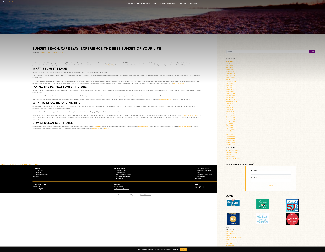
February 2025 (230, 91)
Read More (175, 249)
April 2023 (229, 128)
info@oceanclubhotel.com (121, 189)
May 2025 (229, 85)
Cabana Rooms (120, 172)
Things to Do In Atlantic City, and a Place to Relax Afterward (20, 164)
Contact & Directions (41, 174)
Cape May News (231, 152)
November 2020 (231, 142)
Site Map (198, 178)
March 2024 (230, 112)
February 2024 (230, 114)
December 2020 (231, 140)
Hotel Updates (230, 156)
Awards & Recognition (233, 150)
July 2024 (229, 105)
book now (107, 128)
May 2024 (229, 107)
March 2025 (230, 89)
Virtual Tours (39, 170)
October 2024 (230, 99)
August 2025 (230, 83)
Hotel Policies (201, 176)
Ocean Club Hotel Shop (204, 174)
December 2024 (231, 95)
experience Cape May (165, 99)
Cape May (38, 172)
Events (228, 154)
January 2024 (230, 116)
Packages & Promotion (233, 158)
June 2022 (229, 132)
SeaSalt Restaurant (203, 168)
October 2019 (230, 144)
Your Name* (254, 170)
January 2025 (230, 93)
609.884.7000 (316, 3)
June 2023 (229, 124)
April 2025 (229, 87)
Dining (155, 3)
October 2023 (230, 122)
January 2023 (230, 130)
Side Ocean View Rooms (123, 174)
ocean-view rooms (185, 126)
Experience (130, 3)
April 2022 (229, 134)
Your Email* (254, 177)
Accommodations (143, 3)
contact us (95, 128)
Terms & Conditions (146, 195)
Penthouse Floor (121, 170)
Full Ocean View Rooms (123, 176)
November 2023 (231, 120)
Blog (180, 3)
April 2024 (229, 110)
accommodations (143, 126)
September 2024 (231, 101)
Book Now (193, 3)
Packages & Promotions (168, 3)
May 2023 (229, 126)
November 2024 (231, 97)
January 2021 (230, 138)
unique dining (97, 126)
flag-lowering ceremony (191, 115)
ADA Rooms (119, 178)
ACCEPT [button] (183, 249)
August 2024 (230, 103)
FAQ (186, 3)
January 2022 (230, 136)
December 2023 (231, 118)
